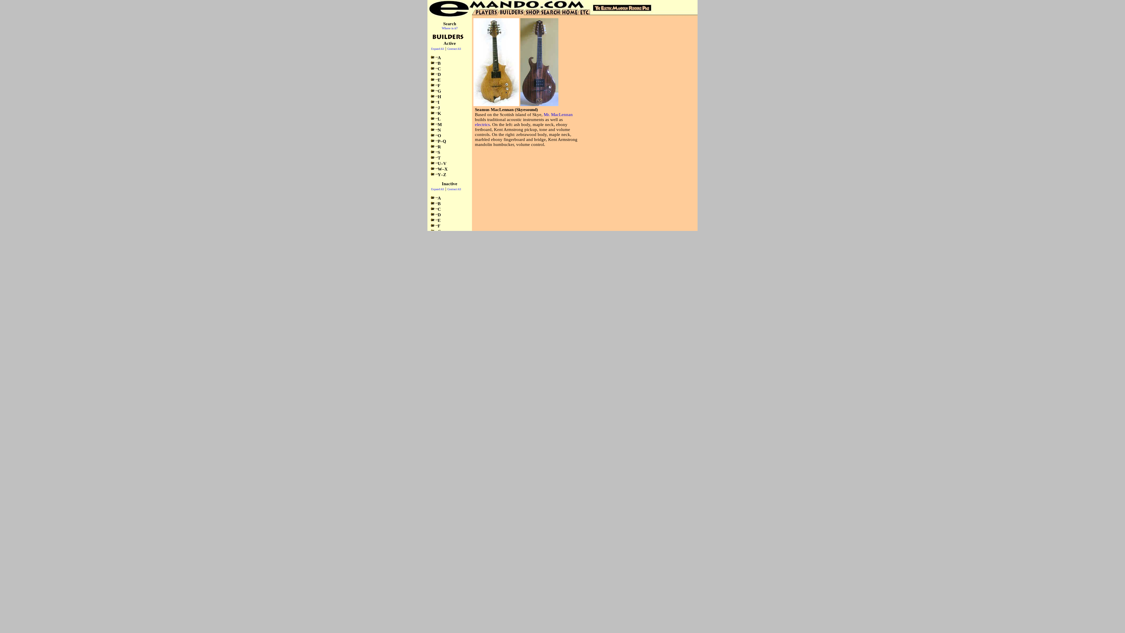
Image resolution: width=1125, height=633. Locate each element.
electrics (482, 124)
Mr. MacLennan (558, 114)
